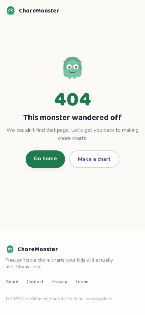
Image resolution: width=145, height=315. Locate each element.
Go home (45, 158)
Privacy (59, 281)
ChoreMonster (39, 11)
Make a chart (94, 159)
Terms (81, 281)
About (12, 281)
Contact (35, 281)
